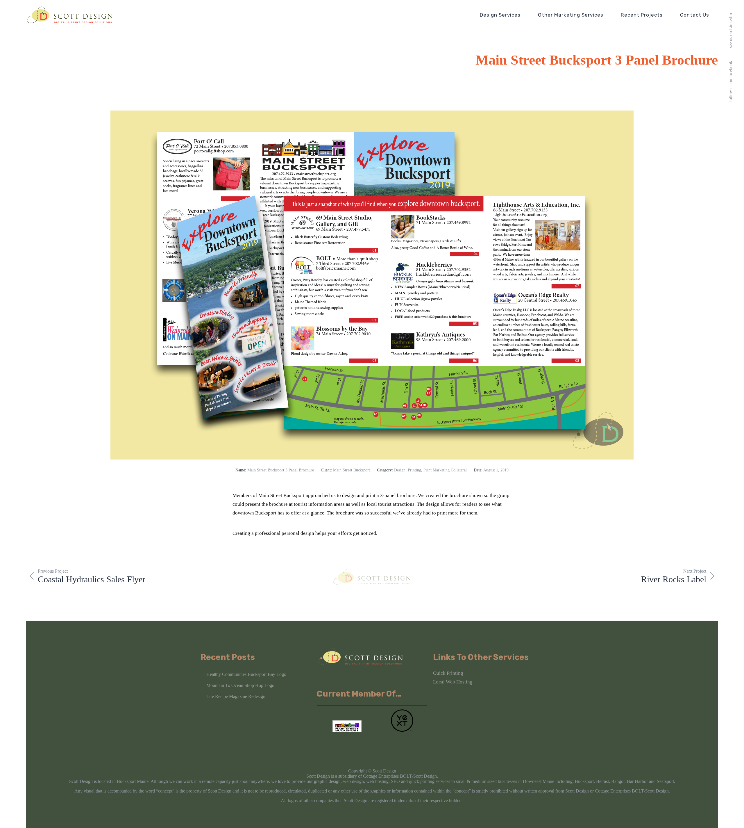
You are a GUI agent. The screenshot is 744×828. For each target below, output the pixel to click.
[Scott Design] (69, 14)
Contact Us (694, 15)
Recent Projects (642, 15)
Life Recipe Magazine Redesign (235, 696)
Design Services (500, 15)
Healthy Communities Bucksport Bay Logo (246, 674)
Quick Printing (448, 673)
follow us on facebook (730, 81)
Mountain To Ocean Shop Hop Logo (240, 685)
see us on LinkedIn (730, 30)
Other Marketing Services (570, 15)
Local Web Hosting (453, 682)
